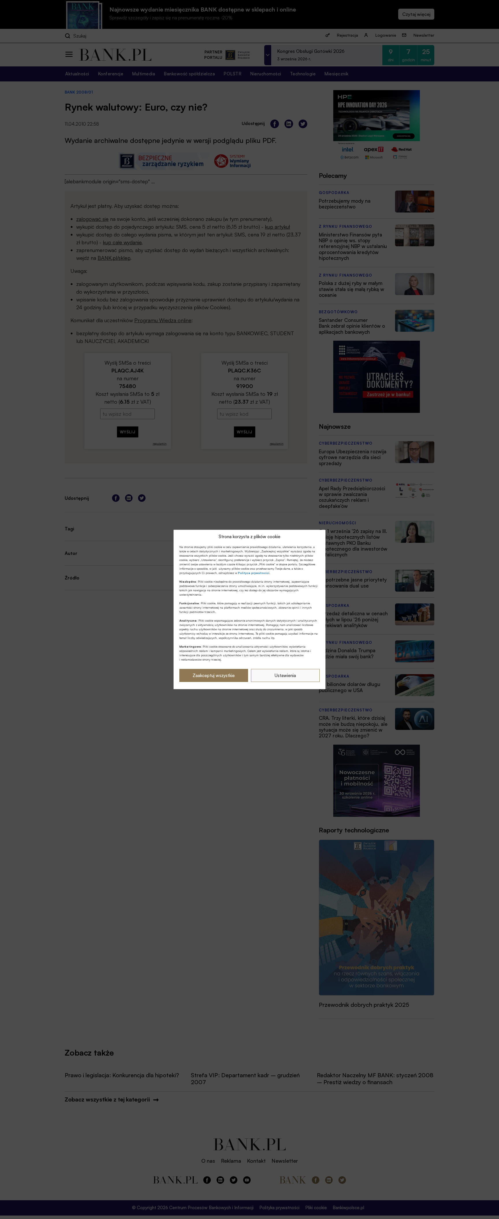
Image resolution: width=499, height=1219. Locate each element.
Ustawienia (285, 675)
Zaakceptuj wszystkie (214, 675)
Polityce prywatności (253, 573)
